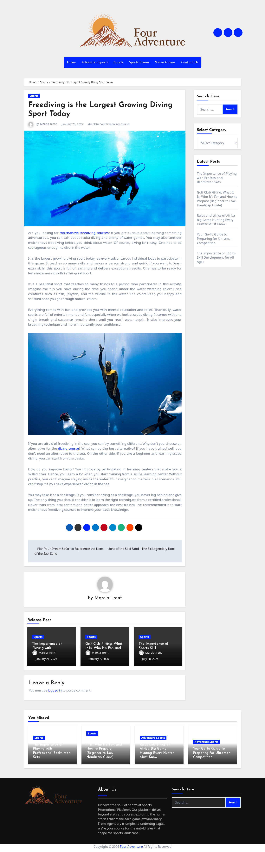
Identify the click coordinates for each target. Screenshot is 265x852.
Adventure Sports (95, 62)
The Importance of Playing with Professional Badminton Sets (217, 177)
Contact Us (189, 62)
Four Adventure (131, 846)
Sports (118, 62)
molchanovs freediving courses (84, 232)
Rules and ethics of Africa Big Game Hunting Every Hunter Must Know (216, 219)
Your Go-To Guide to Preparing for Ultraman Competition (214, 238)
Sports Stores (139, 62)
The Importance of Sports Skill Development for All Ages (216, 257)
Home (71, 62)
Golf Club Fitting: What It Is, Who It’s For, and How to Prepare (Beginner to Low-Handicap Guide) (217, 198)
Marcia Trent (48, 124)
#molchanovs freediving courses (109, 124)
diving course (68, 448)
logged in (55, 690)
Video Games (165, 62)
